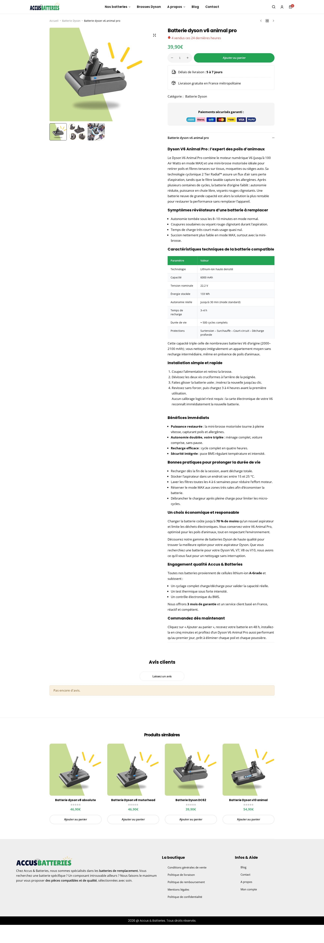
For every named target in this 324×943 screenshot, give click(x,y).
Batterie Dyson (71, 20)
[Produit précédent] (262, 21)
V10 (253, 550)
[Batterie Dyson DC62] (191, 770)
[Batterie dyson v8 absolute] (76, 770)
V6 (232, 550)
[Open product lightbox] (154, 35)
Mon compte (249, 889)
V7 (237, 550)
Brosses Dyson (149, 6)
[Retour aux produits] (267, 20)
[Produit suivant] (272, 21)
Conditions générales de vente (187, 867)
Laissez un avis (162, 676)
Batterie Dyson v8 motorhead (133, 800)
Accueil (54, 20)
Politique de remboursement (186, 882)
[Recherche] (273, 7)
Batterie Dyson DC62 (191, 800)
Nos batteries (116, 6)
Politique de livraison (181, 874)
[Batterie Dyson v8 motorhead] (133, 770)
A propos (174, 6)
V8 (243, 550)
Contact (212, 6)
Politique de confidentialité (185, 896)
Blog (195, 6)
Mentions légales (178, 889)
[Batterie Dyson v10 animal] (249, 770)
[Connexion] (282, 7)
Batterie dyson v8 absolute (75, 800)
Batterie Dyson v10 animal (248, 800)
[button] (155, 74)
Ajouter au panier (234, 58)
